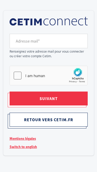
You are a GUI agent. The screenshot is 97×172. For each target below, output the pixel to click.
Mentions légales (23, 138)
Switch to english (23, 146)
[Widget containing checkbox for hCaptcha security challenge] (49, 75)
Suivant (49, 98)
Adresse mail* (28, 41)
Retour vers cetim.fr (48, 119)
